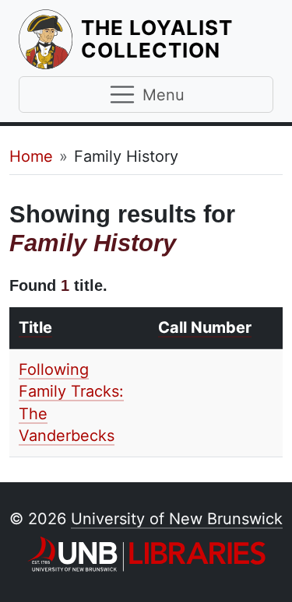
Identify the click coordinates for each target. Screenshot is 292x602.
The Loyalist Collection (177, 39)
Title (35, 327)
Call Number (205, 327)
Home (31, 156)
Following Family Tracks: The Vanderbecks (71, 403)
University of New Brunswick (177, 518)
